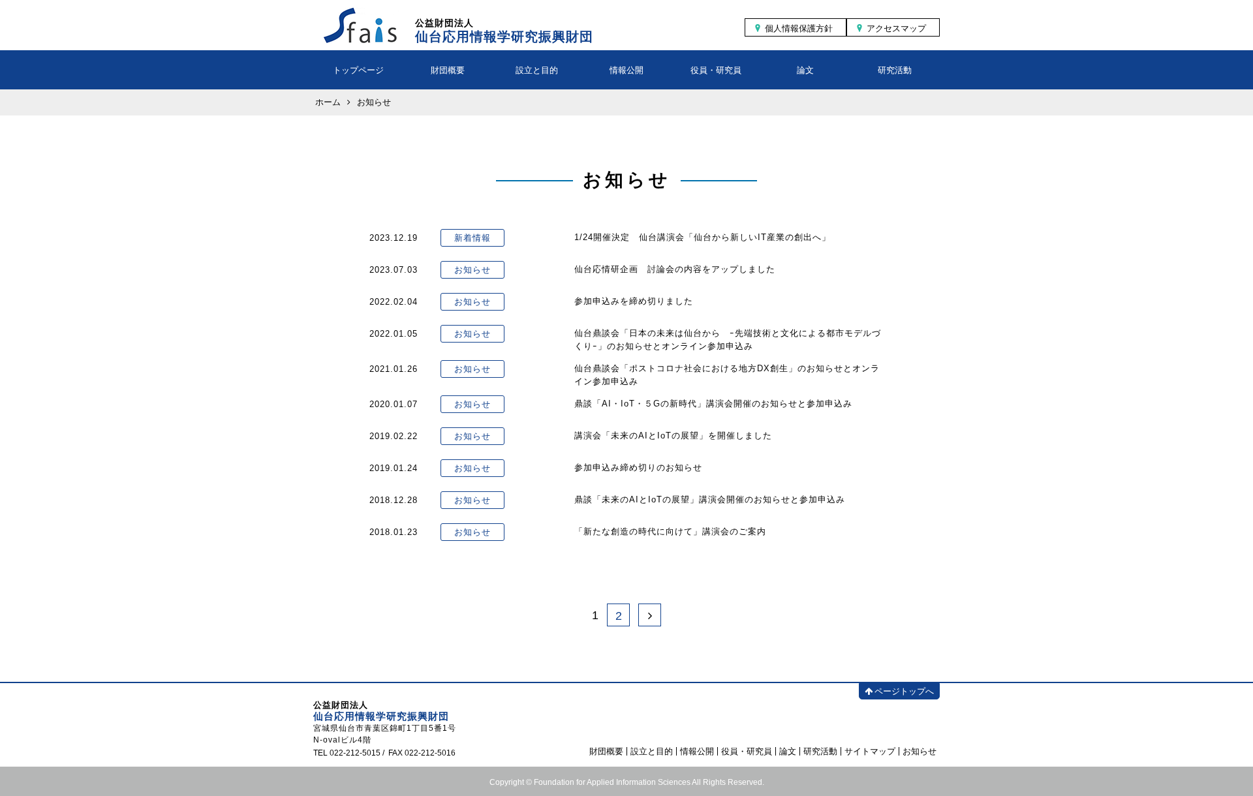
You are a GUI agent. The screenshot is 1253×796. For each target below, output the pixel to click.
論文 (805, 70)
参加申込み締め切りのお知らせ (638, 467)
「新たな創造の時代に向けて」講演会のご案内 (670, 531)
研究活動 (895, 70)
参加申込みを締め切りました (633, 301)
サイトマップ (869, 751)
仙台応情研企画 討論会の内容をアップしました (674, 269)
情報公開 (626, 70)
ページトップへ (904, 691)
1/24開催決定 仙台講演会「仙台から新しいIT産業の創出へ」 (702, 237)
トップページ (358, 70)
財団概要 (448, 70)
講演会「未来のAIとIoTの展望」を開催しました (673, 435)
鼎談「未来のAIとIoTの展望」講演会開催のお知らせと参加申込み (709, 499)
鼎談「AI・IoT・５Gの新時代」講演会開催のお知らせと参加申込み (713, 403)
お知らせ (919, 751)
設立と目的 (537, 70)
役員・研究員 (715, 70)
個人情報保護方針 (799, 28)
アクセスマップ (896, 28)
